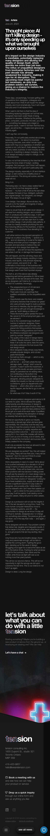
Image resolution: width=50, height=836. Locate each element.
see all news (25, 830)
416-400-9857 (12, 764)
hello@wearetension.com (17, 767)
